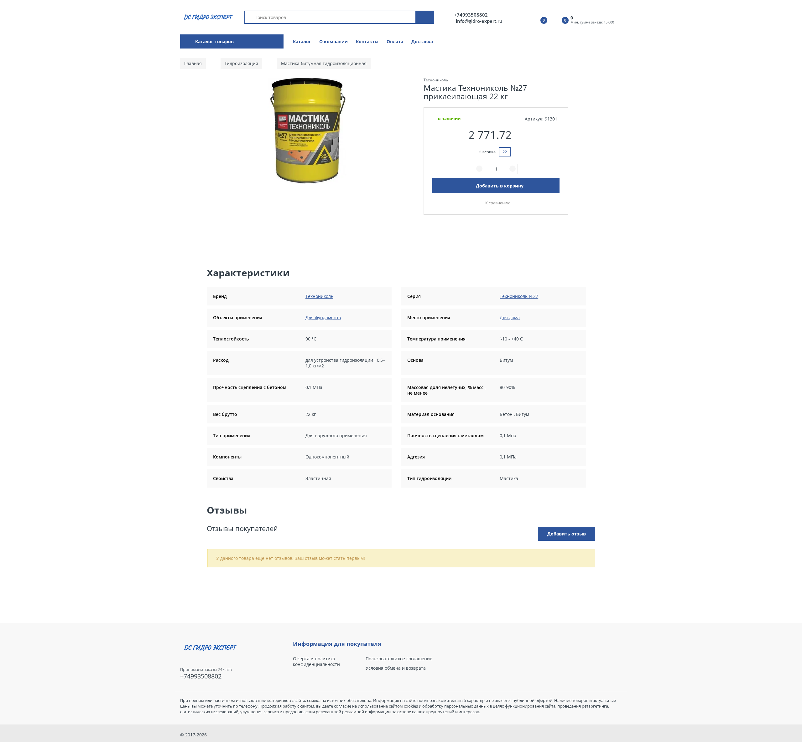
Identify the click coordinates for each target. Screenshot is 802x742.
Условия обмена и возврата (396, 668)
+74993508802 (471, 15)
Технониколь (319, 296)
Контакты (367, 41)
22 (505, 152)
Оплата (395, 41)
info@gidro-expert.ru (479, 21)
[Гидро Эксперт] (207, 17)
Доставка (422, 41)
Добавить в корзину (499, 186)
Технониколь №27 (519, 296)
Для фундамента (323, 317)
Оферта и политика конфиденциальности (316, 661)
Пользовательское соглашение (399, 659)
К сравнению (498, 203)
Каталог (302, 41)
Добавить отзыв (566, 534)
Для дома (510, 317)
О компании (333, 41)
